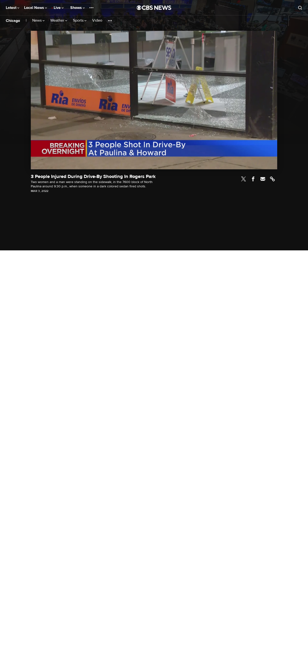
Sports (78, 20)
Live (58, 7)
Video (97, 20)
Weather (57, 20)
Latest (11, 8)
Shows (76, 8)
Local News (34, 8)
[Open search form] (300, 8)
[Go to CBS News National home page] (154, 7)
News (37, 20)
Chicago (13, 20)
